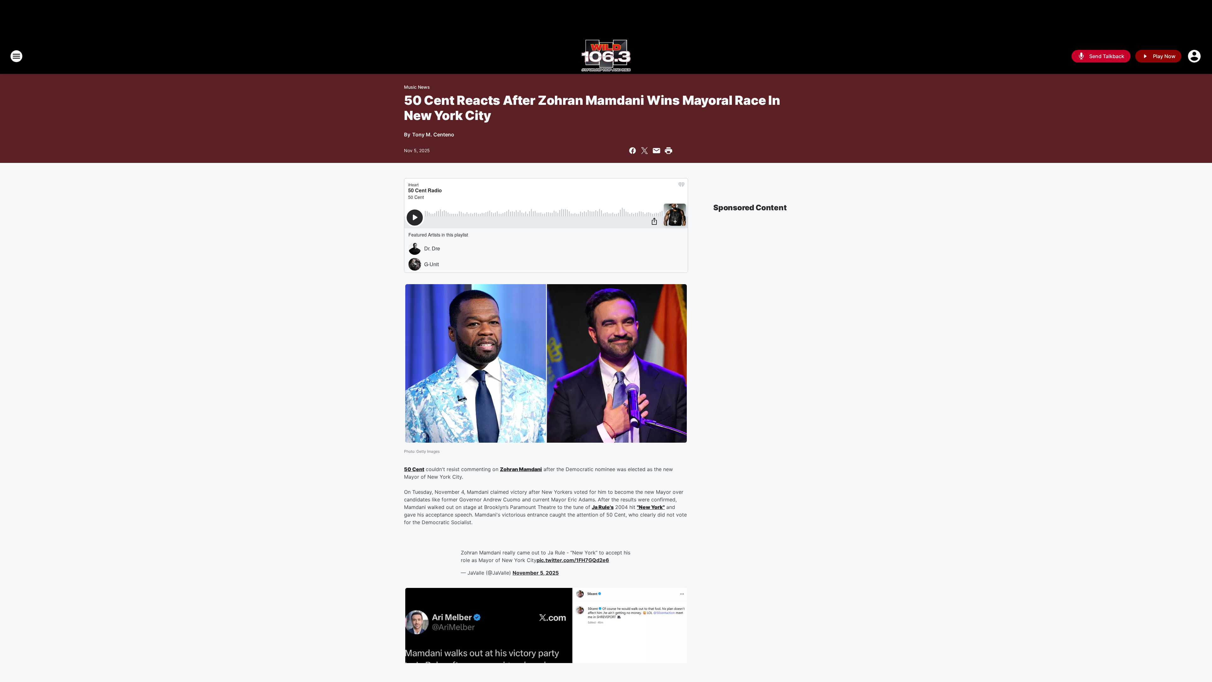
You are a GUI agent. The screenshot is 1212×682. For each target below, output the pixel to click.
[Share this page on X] (644, 150)
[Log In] (1195, 56)
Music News (417, 87)
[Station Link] (606, 56)
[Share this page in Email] (656, 150)
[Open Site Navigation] (16, 56)
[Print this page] (668, 150)
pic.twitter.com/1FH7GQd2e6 (573, 560)
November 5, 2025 (536, 573)
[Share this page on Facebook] (632, 150)
